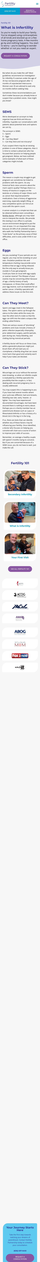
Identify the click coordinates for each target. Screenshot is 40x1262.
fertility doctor (8, 215)
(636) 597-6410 (10, 11)
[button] (37, 4)
